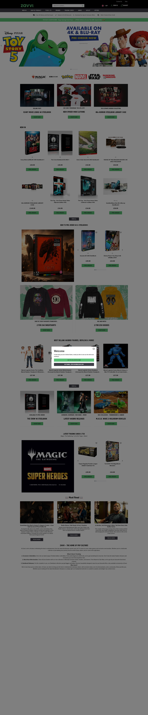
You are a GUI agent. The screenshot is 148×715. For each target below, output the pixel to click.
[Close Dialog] (94, 349)
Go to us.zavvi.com (74, 360)
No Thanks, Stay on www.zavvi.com (74, 364)
